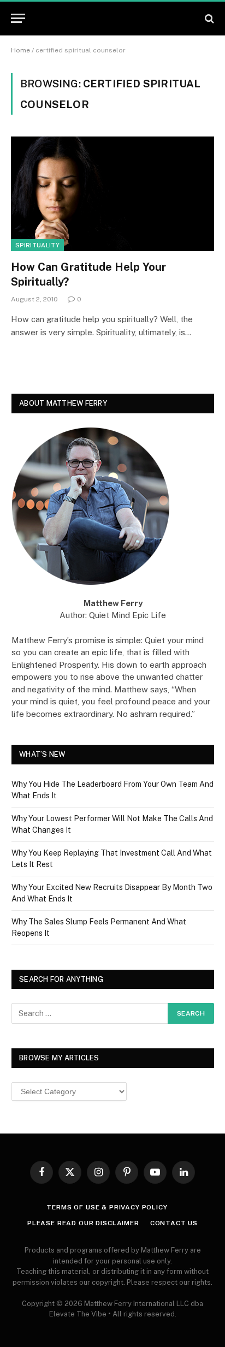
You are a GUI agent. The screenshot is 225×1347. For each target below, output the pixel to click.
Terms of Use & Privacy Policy (106, 1207)
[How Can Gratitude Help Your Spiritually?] (112, 194)
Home (20, 50)
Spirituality (37, 245)
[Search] (208, 18)
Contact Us (174, 1223)
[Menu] (18, 18)
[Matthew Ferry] (112, 18)
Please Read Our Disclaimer (83, 1223)
